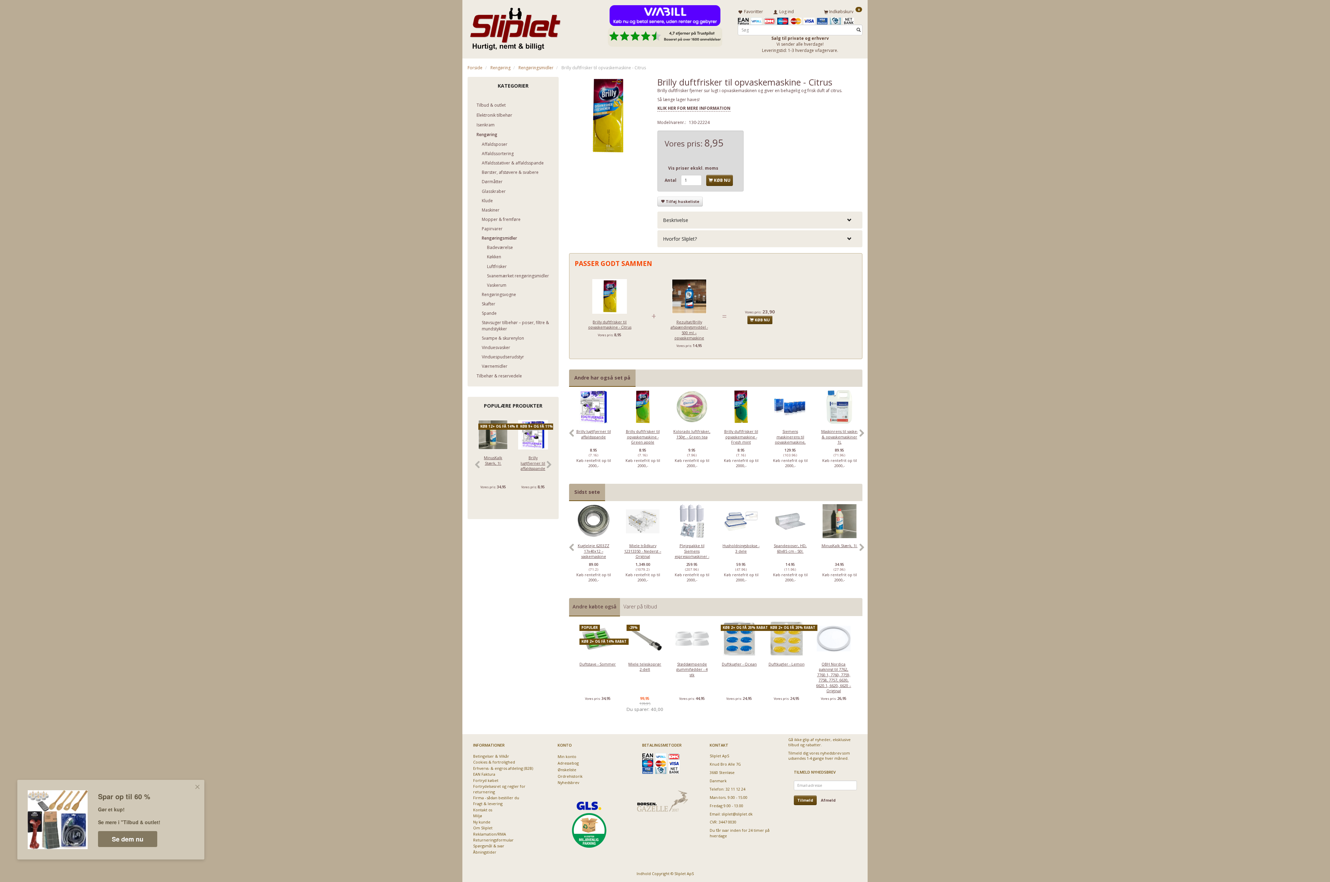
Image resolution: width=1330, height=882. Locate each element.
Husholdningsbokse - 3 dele (741, 548)
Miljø (477, 815)
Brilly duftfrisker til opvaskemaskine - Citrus (609, 324)
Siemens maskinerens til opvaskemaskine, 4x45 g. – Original (790, 439)
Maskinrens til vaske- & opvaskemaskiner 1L (839, 437)
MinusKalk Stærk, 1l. (493, 460)
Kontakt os (482, 809)
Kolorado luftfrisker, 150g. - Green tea (691, 434)
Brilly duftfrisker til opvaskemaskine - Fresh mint (741, 437)
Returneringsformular (493, 840)
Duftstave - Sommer (597, 664)
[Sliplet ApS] (515, 27)
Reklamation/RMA (489, 834)
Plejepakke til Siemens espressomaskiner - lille (692, 553)
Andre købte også (595, 606)
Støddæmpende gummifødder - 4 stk (692, 669)
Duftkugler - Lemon (787, 664)
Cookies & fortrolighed (494, 762)
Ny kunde (481, 822)
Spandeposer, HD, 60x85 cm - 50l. (790, 548)
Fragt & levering (488, 803)
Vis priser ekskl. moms (693, 168)
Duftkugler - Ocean (739, 664)
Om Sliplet (483, 827)
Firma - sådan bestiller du (496, 797)
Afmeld (828, 800)
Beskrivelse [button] (675, 220)
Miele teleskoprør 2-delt (644, 666)
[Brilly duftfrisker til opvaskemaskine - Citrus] (608, 116)
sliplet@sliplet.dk (737, 814)
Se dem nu (127, 839)
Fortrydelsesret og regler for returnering (499, 789)
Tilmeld (805, 800)
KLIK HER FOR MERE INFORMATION (693, 108)
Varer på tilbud (640, 606)
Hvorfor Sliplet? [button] (680, 239)
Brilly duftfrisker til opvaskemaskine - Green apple (643, 437)
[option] (593, 437)
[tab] (760, 220)
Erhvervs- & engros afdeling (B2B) (503, 768)
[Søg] (859, 30)
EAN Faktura (484, 774)
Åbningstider (484, 852)
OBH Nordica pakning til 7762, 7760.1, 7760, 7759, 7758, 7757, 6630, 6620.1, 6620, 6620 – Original (833, 677)
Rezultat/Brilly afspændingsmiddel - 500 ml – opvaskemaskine (689, 329)
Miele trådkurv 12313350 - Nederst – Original (642, 551)
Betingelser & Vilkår (491, 756)
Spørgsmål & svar (488, 845)
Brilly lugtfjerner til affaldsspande (533, 463)
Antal (671, 180)
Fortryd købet (485, 780)
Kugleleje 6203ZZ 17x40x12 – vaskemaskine (593, 551)
